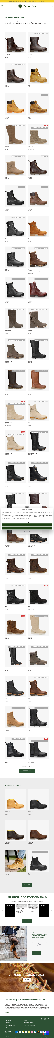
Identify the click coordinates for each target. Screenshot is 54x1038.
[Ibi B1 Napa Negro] (15, 288)
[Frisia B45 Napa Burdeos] (38, 288)
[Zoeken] (48, 6)
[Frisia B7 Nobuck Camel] (15, 717)
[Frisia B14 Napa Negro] (15, 686)
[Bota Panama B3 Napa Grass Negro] (38, 799)
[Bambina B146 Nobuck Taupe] (15, 134)
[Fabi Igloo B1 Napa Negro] (38, 748)
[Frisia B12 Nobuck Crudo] (38, 410)
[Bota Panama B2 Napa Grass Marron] (15, 830)
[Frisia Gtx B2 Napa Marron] (38, 165)
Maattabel (7, 1022)
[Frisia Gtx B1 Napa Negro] (15, 196)
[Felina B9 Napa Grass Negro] (15, 594)
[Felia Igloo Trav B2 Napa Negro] (15, 472)
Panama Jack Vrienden (10, 1025)
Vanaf (34, 271)
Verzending (7, 1019)
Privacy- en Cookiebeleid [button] (22, 1037)
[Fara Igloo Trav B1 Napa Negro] (38, 472)
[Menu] (2, 6)
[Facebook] (24, 531)
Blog (6, 1027)
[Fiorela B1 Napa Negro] (38, 717)
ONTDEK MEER (27, 884)
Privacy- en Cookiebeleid (18, 518)
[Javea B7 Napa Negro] (15, 257)
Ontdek (27, 979)
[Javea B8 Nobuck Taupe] (15, 165)
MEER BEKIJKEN (27, 771)
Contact (26, 1019)
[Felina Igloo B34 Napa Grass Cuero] (38, 564)
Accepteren (27, 528)
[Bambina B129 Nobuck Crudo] (38, 625)
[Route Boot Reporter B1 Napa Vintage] (15, 861)
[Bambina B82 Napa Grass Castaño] (15, 380)
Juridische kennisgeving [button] (10, 1037)
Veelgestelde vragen (28, 1022)
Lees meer (36, 953)
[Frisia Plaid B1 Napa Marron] (15, 42)
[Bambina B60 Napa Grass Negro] (38, 349)
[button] (10, 910)
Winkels (26, 1020)
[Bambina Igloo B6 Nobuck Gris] (15, 318)
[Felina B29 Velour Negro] (38, 594)
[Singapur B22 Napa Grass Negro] (15, 502)
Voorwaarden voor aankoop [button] (35, 1037)
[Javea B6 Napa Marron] (15, 73)
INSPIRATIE (27, 920)
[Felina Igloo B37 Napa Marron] (15, 564)
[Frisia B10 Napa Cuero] (38, 686)
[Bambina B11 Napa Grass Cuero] (38, 380)
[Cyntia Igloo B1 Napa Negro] (38, 861)
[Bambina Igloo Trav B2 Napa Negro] (38, 441)
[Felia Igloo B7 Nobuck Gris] (38, 318)
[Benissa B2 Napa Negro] (15, 226)
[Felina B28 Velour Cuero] (15, 625)
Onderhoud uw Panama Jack (11, 1024)
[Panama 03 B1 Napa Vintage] (15, 104)
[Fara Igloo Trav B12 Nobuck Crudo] (15, 441)
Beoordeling (27, 1024)
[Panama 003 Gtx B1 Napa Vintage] (38, 104)
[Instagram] (27, 531)
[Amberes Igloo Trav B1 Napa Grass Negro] (15, 656)
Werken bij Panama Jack (29, 1025)
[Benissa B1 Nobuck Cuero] (38, 226)
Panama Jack (8, 1032)
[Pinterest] (29, 531)
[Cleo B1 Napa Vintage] (38, 73)
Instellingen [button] (45, 1037)
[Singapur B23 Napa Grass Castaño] (38, 502)
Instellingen (27, 522)
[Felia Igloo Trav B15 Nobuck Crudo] (15, 410)
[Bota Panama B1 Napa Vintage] (15, 799)
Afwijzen (27, 525)
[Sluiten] (40, 505)
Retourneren (8, 1020)
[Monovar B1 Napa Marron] (38, 42)
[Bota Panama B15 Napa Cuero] (38, 830)
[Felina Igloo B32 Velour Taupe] (38, 134)
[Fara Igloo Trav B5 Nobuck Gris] (15, 349)
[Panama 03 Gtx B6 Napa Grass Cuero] (38, 196)
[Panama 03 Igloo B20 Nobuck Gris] (38, 656)
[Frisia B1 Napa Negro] (15, 748)
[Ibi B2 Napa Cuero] (38, 257)
